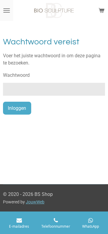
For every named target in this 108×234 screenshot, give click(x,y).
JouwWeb (35, 202)
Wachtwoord (16, 75)
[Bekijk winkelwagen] (101, 10)
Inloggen (17, 108)
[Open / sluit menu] (6, 10)
